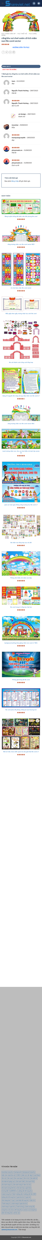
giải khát (28, 1188)
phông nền (20, 1194)
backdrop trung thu (7, 1172)
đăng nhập (15, 181)
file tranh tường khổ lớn (9, 1188)
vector (25, 1210)
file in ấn (26, 1178)
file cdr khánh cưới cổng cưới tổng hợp (21, 362)
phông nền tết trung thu (8, 1197)
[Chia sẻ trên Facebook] (3, 52)
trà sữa (11, 1210)
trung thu (4, 1210)
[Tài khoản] (34, 3)
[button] (2, 3)
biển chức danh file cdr (8, 1175)
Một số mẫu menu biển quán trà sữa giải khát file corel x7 (21, 751)
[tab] (21, 69)
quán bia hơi (20, 1197)
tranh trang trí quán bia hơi (19, 1203)
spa (13, 1200)
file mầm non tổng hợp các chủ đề (21, 542)
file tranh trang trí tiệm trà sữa (22, 1184)
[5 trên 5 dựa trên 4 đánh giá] (21, 44)
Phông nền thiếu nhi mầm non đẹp (21, 578)
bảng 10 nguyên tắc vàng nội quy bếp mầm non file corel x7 (21, 396)
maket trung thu (6, 1194)
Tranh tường (20, 1206)
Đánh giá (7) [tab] (6, 66)
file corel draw (18, 1178)
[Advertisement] (21, 784)
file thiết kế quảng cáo (8, 1181)
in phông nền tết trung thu (24, 1191)
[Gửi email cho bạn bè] (10, 52)
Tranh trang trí (6, 1203)
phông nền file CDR (30, 1194)
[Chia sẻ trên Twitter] (6, 52)
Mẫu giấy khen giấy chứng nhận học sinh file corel (21, 313)
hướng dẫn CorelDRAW (8, 1191)
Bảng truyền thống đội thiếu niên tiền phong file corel (21, 216)
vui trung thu (32, 1210)
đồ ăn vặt (16, 1213)
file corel (10, 1178)
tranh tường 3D (29, 1206)
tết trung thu (18, 1210)
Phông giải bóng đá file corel (21, 679)
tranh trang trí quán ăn (8, 1206)
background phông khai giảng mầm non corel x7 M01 (21, 643)
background (17, 1172)
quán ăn (28, 1197)
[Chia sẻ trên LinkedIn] (13, 52)
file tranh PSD (30, 1181)
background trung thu (29, 1172)
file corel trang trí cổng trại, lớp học (21, 607)
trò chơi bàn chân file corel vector (21, 288)
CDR (18, 1175)
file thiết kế (22, 33)
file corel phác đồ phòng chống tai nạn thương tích (21, 709)
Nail (14, 1194)
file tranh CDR (20, 1181)
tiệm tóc (32, 1200)
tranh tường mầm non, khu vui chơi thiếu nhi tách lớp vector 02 (21, 452)
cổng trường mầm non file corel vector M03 (21, 244)
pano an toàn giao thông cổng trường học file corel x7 (21, 505)
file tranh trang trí (7, 1184)
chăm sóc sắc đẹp (26, 1175)
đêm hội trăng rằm (7, 1213)
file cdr (4, 1178)
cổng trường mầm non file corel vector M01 (21, 423)
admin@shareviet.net (9, 1229)
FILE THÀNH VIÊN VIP (8, 33)
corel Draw (37, 1175)
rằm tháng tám (6, 1200)
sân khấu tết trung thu (22, 1200)
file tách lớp (20, 1188)
